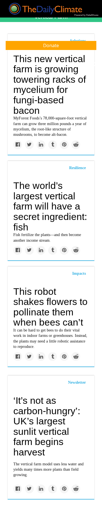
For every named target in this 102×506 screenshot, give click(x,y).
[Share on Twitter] (29, 144)
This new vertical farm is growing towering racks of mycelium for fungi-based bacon (49, 84)
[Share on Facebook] (17, 144)
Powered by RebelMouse (86, 15)
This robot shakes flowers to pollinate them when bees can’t (50, 307)
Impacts (79, 273)
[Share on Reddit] (75, 144)
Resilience (77, 168)
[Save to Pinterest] (64, 144)
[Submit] (94, 64)
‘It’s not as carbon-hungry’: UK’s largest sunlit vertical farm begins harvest (46, 426)
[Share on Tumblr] (52, 144)
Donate (51, 45)
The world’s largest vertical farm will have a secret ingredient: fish (50, 206)
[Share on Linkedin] (41, 144)
